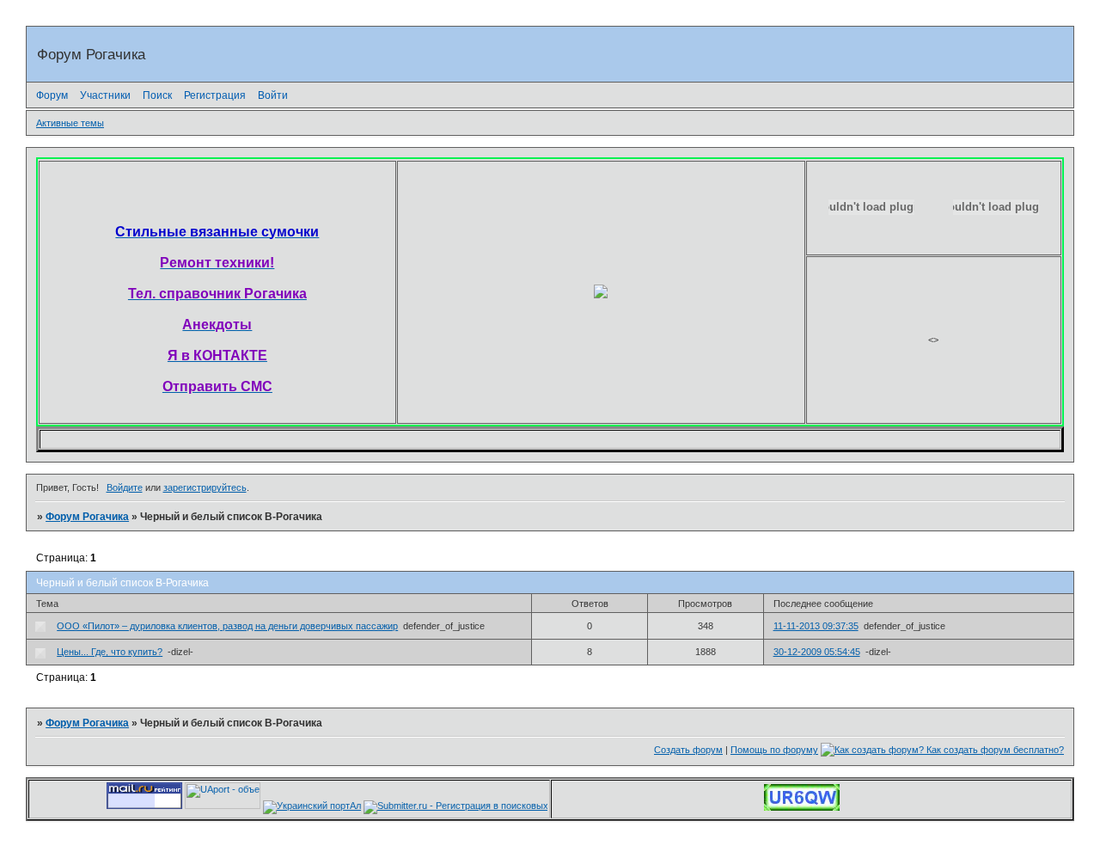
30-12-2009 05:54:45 (816, 652)
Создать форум (688, 750)
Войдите (125, 487)
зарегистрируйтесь (205, 487)
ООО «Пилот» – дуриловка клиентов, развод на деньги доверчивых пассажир (227, 626)
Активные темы (70, 123)
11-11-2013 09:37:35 (816, 626)
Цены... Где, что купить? (109, 652)
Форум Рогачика (87, 517)
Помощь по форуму (774, 750)
